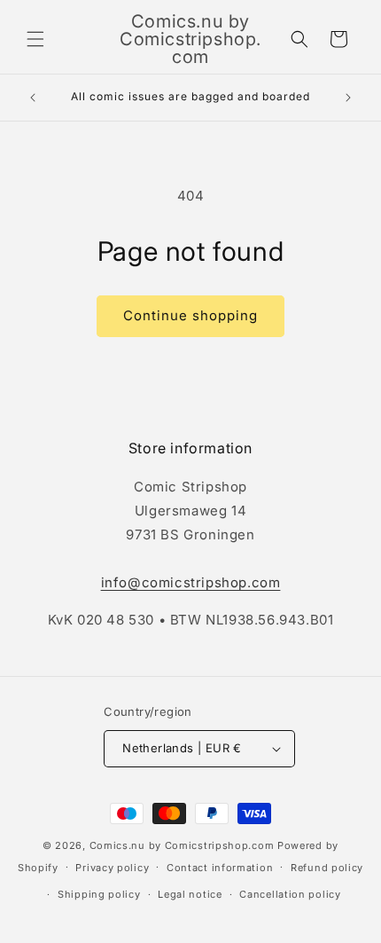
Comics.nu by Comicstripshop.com (182, 845)
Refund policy (327, 867)
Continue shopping (190, 315)
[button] (35, 39)
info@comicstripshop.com (191, 582)
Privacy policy (112, 867)
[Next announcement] (348, 97)
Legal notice (190, 894)
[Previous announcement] (32, 97)
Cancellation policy (289, 894)
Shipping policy (99, 894)
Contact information (220, 867)
